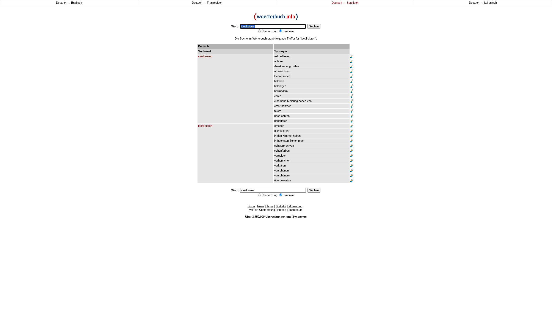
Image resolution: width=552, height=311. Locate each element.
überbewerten (282, 180)
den (279, 135)
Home (251, 206)
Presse (281, 209)
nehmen (286, 106)
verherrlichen (282, 160)
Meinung (292, 101)
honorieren (280, 120)
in (275, 135)
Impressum (296, 209)
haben (302, 101)
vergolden (280, 155)
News (260, 206)
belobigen (280, 86)
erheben (279, 125)
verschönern (282, 175)
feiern (277, 111)
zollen (295, 66)
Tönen (293, 140)
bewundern (281, 91)
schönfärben (282, 150)
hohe (283, 101)
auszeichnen (282, 71)
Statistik (281, 206)
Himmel (287, 135)
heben (297, 135)
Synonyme (299, 216)
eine (276, 101)
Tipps (270, 206)
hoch (277, 115)
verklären (280, 165)
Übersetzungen (275, 216)
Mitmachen (295, 206)
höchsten (283, 140)
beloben (279, 81)
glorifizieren (281, 130)
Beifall (278, 76)
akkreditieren (282, 56)
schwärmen (281, 145)
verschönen (281, 170)
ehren (277, 96)
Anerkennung (282, 66)
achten (278, 61)
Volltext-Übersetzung (262, 209)
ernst (277, 106)
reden (301, 140)
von (309, 101)
